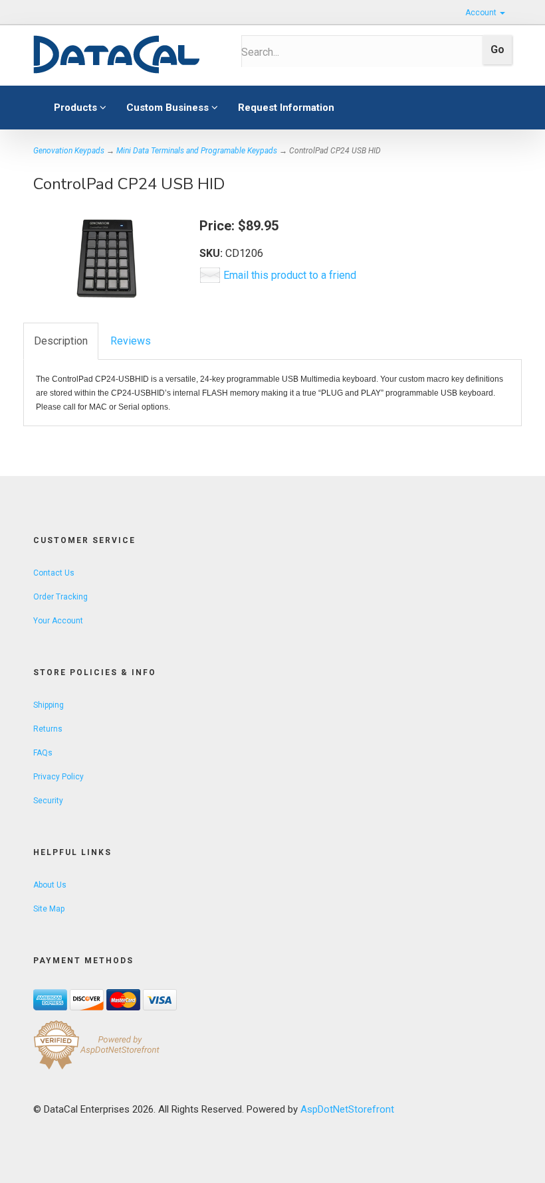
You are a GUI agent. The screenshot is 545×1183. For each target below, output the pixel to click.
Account (481, 12)
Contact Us (53, 573)
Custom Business (168, 108)
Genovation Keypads (68, 150)
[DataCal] (127, 55)
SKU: (212, 253)
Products (77, 108)
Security (48, 800)
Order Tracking (60, 596)
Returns (47, 729)
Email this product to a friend (289, 275)
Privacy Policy (58, 776)
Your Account (58, 620)
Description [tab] (61, 341)
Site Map (48, 908)
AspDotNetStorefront (347, 1109)
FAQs (43, 752)
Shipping (48, 705)
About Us (49, 885)
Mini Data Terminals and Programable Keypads (196, 150)
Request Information (286, 108)
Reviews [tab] (130, 341)
